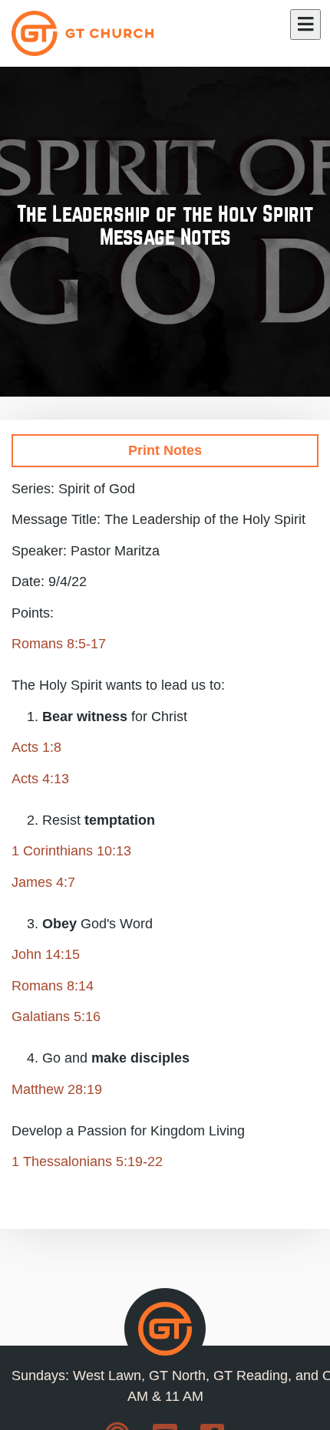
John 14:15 (46, 954)
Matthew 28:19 (57, 1089)
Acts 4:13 (40, 778)
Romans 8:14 (53, 985)
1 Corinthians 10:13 (71, 850)
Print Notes (165, 450)
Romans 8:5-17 (59, 643)
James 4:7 (43, 882)
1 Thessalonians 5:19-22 (87, 1161)
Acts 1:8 (36, 747)
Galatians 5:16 (56, 1016)
